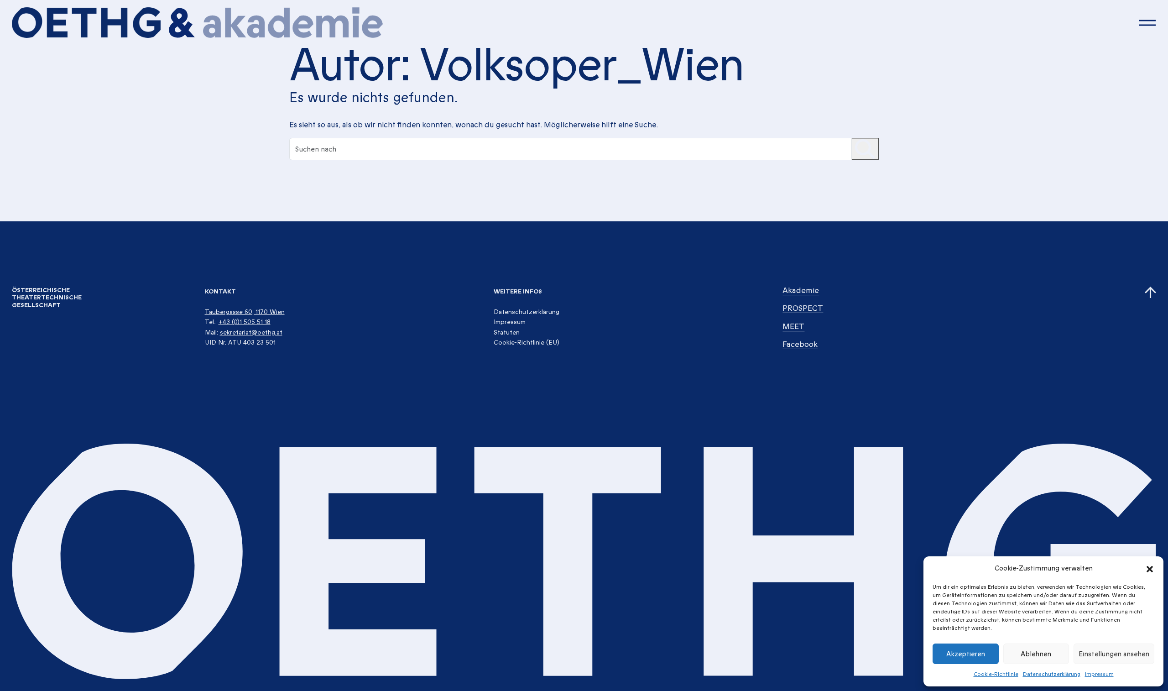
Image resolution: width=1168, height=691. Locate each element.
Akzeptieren (965, 654)
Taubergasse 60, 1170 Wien (245, 312)
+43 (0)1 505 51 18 (245, 322)
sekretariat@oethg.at (251, 332)
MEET (793, 327)
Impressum (1099, 674)
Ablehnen (1036, 654)
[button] (1149, 568)
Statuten (507, 332)
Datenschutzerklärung (1051, 674)
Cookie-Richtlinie (996, 674)
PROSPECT (802, 308)
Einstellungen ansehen (1114, 654)
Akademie (800, 291)
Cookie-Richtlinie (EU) (526, 342)
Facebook (800, 344)
